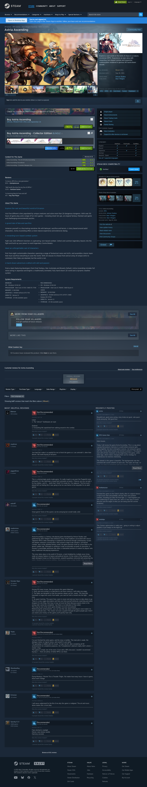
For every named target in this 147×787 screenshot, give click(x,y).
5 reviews (13, 634)
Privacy (104, 766)
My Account (126, 778)
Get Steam (125, 766)
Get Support (126, 774)
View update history (106, 227)
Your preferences (137, 369)
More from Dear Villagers (29, 314)
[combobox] (113, 14)
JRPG (106, 91)
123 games (14, 670)
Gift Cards (70, 781)
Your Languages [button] (16, 396)
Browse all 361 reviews (49, 752)
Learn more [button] (134, 169)
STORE (31, 6)
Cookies (105, 778)
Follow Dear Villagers (28, 319)
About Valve (91, 766)
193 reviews (14, 414)
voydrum (14, 444)
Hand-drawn (116, 91)
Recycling (90, 778)
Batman (13, 411)
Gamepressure (14, 183)
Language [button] (38, 389)
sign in (130, 2)
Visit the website (105, 224)
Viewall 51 (136, 182)
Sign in (8, 100)
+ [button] (137, 91)
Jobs (88, 770)
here (45, 353)
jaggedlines (15, 471)
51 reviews (14, 672)
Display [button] (73, 389)
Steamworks (71, 774)
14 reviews (14, 697)
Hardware (90, 774)
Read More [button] (88, 563)
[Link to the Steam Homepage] (13, 8)
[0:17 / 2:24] (51, 59)
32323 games (14, 530)
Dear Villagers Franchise (29, 27)
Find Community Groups (107, 237)
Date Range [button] (51, 389)
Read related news (106, 230)
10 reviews (14, 585)
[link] (71, 127)
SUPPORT (61, 6)
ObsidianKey (15, 668)
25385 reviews (15, 532)
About (52, 6)
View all (136, 346)
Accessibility (106, 770)
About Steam (71, 766)
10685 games (14, 724)
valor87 (13, 503)
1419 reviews (14, 726)
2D (111, 91)
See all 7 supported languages (108, 158)
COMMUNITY (42, 6)
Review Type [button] (10, 389)
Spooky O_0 (15, 722)
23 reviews (14, 506)
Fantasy (124, 91)
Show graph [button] (135, 389)
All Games (8, 27)
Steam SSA (71, 770)
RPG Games (16, 27)
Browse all (89, 156)
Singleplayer (132, 91)
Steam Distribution (73, 778)
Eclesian (14, 695)
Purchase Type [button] (24, 389)
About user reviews (124, 369)
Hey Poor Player (14, 195)
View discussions (105, 233)
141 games (14, 583)
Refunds (105, 781)
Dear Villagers (120, 79)
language (137, 2)
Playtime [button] (62, 389)
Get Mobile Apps (127, 770)
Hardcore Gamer (15, 189)
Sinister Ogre (15, 581)
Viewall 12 (137, 198)
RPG (101, 91)
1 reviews (13, 446)
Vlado (13, 632)
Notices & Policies (108, 774)
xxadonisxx (15, 528)
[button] (8, 14)
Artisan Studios (121, 77)
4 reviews (13, 473)
